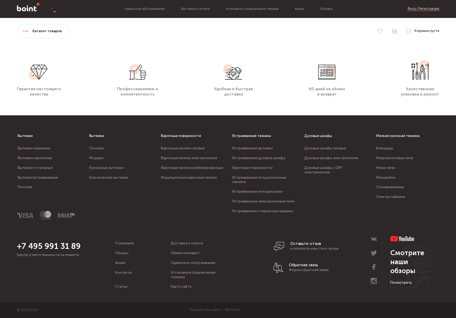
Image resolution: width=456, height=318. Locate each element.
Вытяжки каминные (34, 148)
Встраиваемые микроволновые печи (263, 201)
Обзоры (326, 9)
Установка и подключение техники (252, 9)
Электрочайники (390, 197)
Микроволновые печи (394, 158)
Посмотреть (401, 282)
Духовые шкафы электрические (331, 158)
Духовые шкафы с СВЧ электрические (323, 170)
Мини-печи (385, 168)
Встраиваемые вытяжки (252, 148)
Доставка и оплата (195, 9)
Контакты (123, 272)
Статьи (121, 286)
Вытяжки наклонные (35, 158)
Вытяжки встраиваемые (38, 177)
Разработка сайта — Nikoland (214, 310)
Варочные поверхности (181, 136)
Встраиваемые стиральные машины (262, 211)
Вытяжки (25, 136)
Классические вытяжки (108, 177)
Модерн (96, 158)
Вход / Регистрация (423, 9)
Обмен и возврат (185, 253)
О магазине (124, 243)
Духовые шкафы (318, 136)
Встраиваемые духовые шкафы (258, 158)
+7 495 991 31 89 (49, 246)
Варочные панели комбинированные (192, 168)
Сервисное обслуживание (144, 9)
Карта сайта (181, 286)
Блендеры (384, 148)
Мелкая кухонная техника (398, 136)
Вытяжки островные (35, 168)
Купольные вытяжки (106, 168)
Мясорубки (385, 177)
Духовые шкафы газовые (325, 148)
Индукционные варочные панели (189, 177)
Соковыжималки (390, 187)
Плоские (25, 187)
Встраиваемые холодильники (257, 191)
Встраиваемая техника (251, 136)
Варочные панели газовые (183, 148)
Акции (299, 9)
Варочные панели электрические (189, 158)
